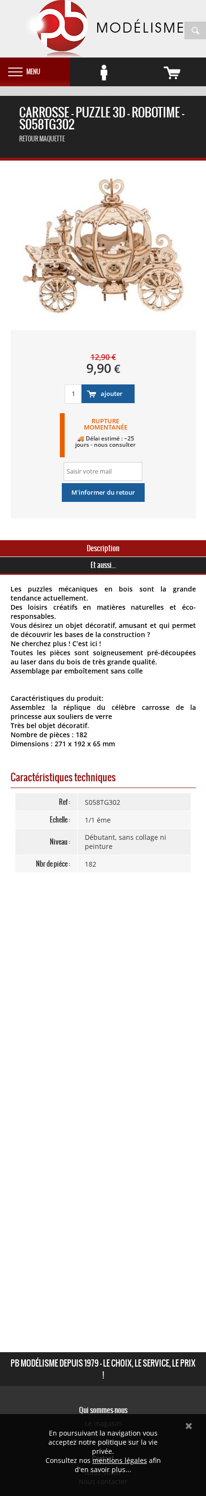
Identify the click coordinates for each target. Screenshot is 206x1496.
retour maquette (42, 138)
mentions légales (119, 1460)
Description (103, 548)
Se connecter (104, 73)
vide (172, 73)
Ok (189, 1426)
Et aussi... (103, 565)
